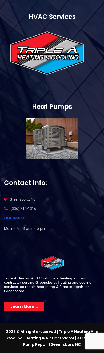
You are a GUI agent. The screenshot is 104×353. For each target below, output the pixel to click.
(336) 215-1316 (23, 208)
